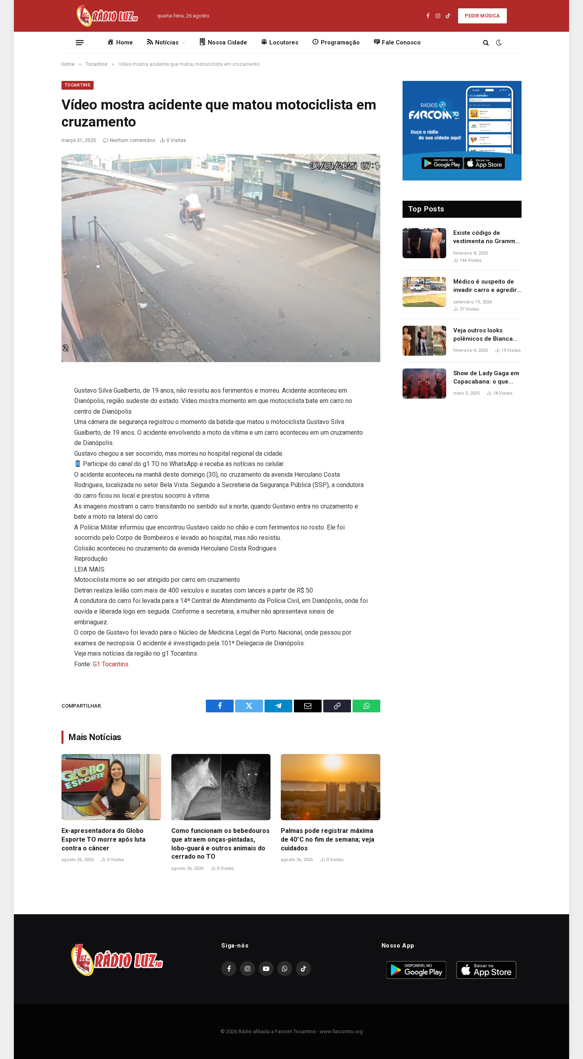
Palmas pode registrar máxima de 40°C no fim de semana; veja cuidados (327, 839)
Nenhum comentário (132, 140)
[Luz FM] (106, 16)
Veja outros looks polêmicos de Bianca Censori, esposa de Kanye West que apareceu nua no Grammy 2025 (483, 335)
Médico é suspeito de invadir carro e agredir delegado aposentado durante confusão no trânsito (485, 286)
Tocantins (77, 85)
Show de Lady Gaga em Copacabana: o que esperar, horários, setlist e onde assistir (486, 378)
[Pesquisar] (486, 43)
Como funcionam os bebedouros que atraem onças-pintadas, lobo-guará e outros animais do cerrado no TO (220, 843)
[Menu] (80, 42)
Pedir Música (482, 16)
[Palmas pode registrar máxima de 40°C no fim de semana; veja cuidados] (330, 787)
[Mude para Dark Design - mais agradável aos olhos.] (498, 42)
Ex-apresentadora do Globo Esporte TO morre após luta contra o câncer (103, 839)
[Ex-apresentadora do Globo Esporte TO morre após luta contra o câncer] (111, 787)
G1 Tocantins (110, 664)
